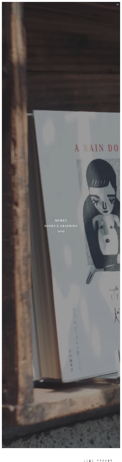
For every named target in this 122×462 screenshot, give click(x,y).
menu (117, 4)
